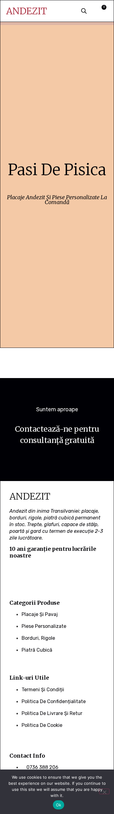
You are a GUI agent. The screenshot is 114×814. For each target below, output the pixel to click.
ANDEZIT (26, 11)
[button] (65, 11)
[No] (104, 791)
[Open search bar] (84, 10)
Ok (58, 804)
